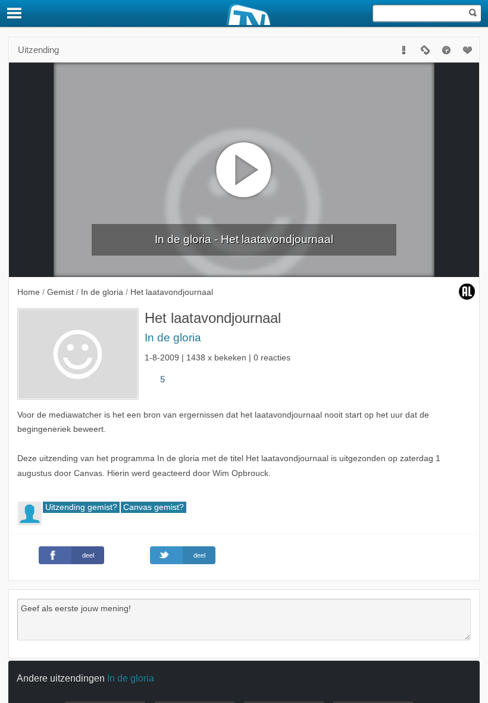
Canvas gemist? (153, 507)
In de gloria (173, 337)
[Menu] (15, 13)
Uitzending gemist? (81, 507)
